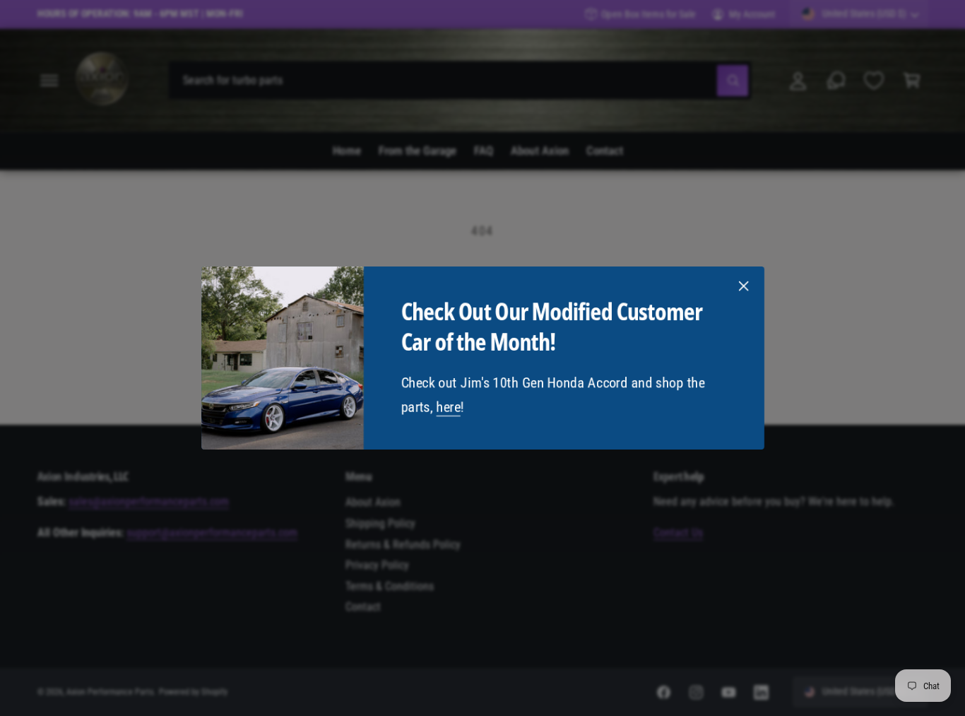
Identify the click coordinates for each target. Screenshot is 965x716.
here (448, 407)
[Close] (743, 286)
